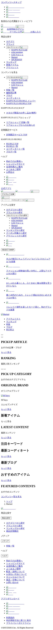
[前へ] (2, 334)
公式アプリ (6, 188)
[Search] (29, 200)
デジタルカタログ (14, 77)
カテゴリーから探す (15, 523)
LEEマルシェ (17, 55)
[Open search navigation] (34, 191)
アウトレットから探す (16, 236)
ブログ (9, 95)
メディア (5, 541)
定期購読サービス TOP (16, 135)
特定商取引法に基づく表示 (18, 620)
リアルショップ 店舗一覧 (17, 122)
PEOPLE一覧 (12, 146)
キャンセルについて (15, 577)
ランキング (11, 62)
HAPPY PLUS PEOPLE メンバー (21, 101)
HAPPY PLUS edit (19, 50)
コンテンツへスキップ (11, 2)
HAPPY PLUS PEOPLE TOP (18, 103)
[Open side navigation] (2, 24)
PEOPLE (10, 330)
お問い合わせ (12, 582)
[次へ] (2, 337)
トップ (9, 501)
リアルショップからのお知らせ (20, 125)
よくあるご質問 (13, 169)
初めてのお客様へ (14, 161)
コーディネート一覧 (15, 149)
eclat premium (17, 52)
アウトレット (12, 67)
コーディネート (13, 98)
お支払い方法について (16, 574)
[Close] (20, 26)
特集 (8, 324)
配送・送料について (15, 571)
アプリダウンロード (10, 599)
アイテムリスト (13, 319)
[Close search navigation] (5, 197)
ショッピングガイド (15, 164)
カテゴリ (10, 41)
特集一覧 (10, 90)
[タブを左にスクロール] (2, 369)
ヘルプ (4, 556)
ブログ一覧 (11, 152)
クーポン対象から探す (16, 233)
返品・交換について (15, 580)
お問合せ (10, 172)
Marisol (14, 57)
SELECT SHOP (8, 250)
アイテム (5, 194)
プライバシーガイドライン (18, 623)
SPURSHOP (16, 59)
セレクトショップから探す (17, 215)
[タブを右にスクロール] (5, 369)
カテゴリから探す (14, 210)
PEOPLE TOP (12, 144)
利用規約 (10, 618)
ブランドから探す (14, 212)
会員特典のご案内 (14, 167)
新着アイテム (12, 65)
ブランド (10, 44)
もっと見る (6, 352)
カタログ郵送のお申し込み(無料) (21, 113)
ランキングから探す (15, 230)
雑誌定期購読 (12, 531)
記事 (12, 194)
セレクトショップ (14, 47)
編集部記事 (11, 93)
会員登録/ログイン (15, 29)
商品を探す (6, 518)
